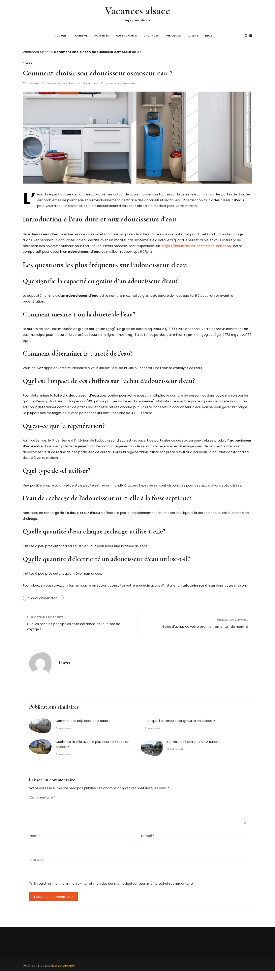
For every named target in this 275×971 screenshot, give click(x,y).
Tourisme (80, 36)
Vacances (151, 36)
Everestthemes (63, 965)
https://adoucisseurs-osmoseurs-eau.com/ (196, 246)
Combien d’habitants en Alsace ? (193, 741)
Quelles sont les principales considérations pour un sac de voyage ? (73, 627)
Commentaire (42, 797)
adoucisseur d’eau (45, 598)
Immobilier (174, 36)
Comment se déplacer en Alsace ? (83, 720)
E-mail (147, 835)
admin (67, 728)
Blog (209, 36)
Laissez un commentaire (120, 83)
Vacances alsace (137, 10)
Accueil (60, 36)
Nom (35, 835)
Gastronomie (126, 36)
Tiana (94, 83)
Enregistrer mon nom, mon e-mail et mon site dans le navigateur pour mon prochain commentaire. (113, 883)
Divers (193, 36)
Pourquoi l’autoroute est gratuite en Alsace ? (180, 720)
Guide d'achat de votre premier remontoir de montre (205, 626)
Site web (37, 859)
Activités (101, 36)
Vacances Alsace (37, 52)
